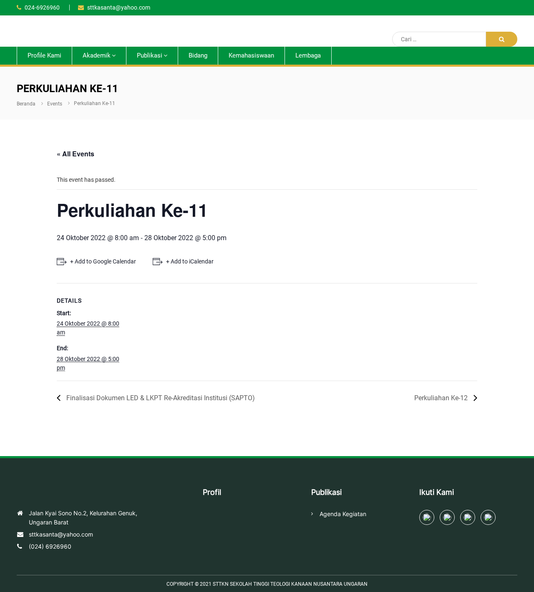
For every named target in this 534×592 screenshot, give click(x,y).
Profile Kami (44, 55)
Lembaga (308, 55)
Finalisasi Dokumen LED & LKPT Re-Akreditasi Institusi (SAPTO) (160, 398)
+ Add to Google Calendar (103, 261)
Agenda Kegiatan (343, 514)
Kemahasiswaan (251, 55)
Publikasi (149, 55)
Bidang (198, 55)
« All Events (75, 153)
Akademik (97, 55)
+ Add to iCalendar (190, 261)
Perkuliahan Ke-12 (441, 398)
